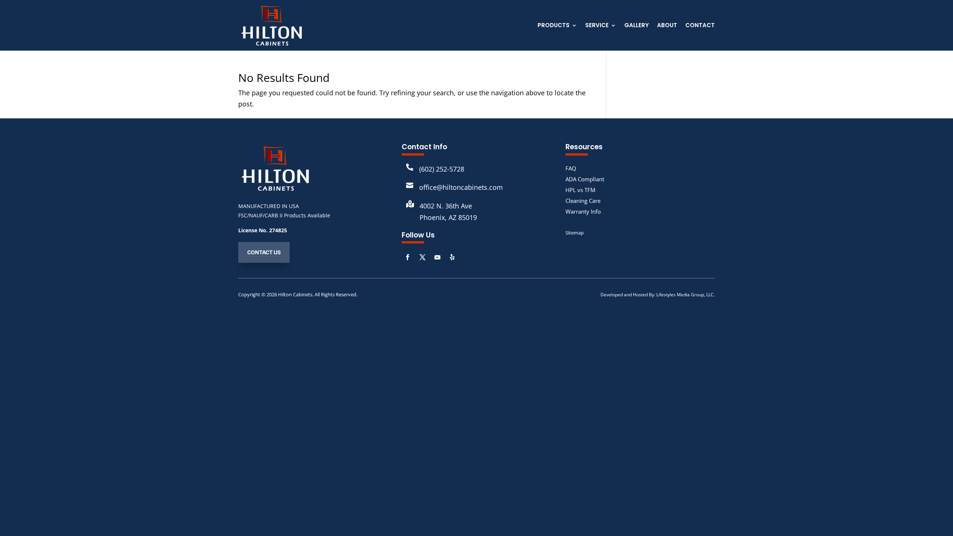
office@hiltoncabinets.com (461, 187)
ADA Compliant (584, 179)
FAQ (570, 168)
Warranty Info (583, 211)
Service (597, 26)
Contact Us (264, 252)
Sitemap (574, 232)
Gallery (636, 26)
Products (554, 26)
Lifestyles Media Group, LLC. (685, 294)
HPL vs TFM (580, 190)
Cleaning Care (582, 200)
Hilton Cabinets (295, 294)
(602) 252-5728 (441, 169)
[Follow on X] (422, 257)
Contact (700, 26)
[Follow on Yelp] (452, 257)
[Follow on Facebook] (408, 257)
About (667, 26)
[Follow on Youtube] (437, 257)
